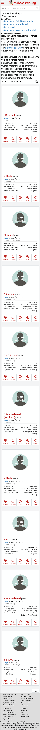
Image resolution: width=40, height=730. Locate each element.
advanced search (13, 47)
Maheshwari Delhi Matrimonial (18, 21)
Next (35, 691)
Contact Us (24, 708)
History (20, 141)
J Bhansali (9, 115)
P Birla (8, 539)
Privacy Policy (25, 717)
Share (35, 141)
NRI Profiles (24, 705)
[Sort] (37, 81)
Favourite (13, 141)
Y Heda (8, 478)
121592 (15, 479)
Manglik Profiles (26, 701)
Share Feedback (8, 717)
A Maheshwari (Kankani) (12, 416)
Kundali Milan (7, 708)
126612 (18, 115)
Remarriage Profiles (27, 703)
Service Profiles (25, 694)
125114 (18, 418)
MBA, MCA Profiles (9, 701)
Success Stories (7, 710)
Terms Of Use (25, 714)
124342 (16, 660)
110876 (17, 295)
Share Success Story (9, 712)
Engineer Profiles (8, 698)
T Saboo (8, 659)
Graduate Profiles (8, 705)
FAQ (22, 712)
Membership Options (9, 694)
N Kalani (9, 235)
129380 (24, 599)
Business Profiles (26, 696)
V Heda (8, 176)
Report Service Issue (9, 714)
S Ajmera (9, 294)
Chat (27, 141)
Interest (5, 141)
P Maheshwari (12, 598)
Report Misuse (7, 719)
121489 (15, 177)
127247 (14, 540)
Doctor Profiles (7, 696)
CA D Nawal (11, 355)
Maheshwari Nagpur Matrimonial (19, 30)
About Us (24, 710)
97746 (16, 236)
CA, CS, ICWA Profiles (9, 703)
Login (6, 118)
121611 (20, 356)
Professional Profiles (27, 698)
